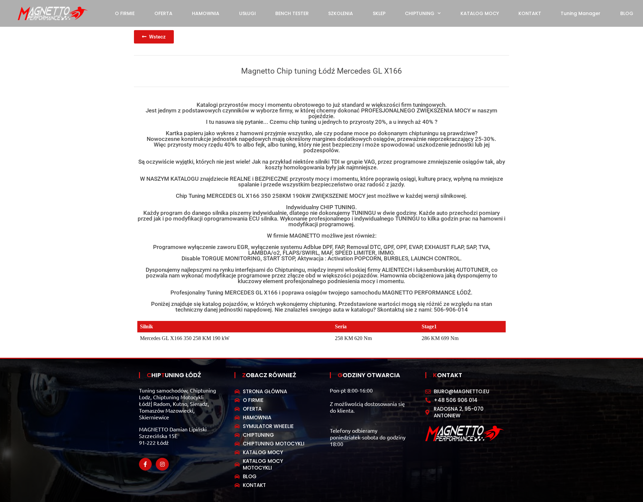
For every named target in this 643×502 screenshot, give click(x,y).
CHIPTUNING (419, 13)
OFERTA (163, 13)
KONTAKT (529, 13)
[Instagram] (162, 464)
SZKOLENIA (340, 13)
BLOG (626, 13)
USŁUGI (247, 13)
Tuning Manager (580, 13)
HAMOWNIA (205, 13)
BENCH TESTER (292, 13)
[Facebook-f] (145, 464)
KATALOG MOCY (479, 13)
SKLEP (379, 13)
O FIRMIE (125, 13)
